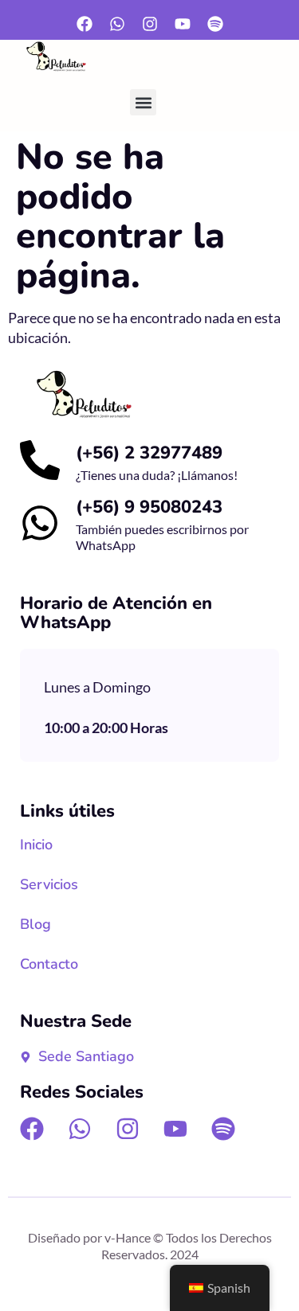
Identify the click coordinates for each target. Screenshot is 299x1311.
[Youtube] (183, 24)
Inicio (36, 845)
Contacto (49, 964)
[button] (143, 102)
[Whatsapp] (117, 24)
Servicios (49, 884)
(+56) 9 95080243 (149, 507)
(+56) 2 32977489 (149, 453)
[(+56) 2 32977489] (40, 460)
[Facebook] (84, 24)
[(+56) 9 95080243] (40, 523)
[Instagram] (150, 24)
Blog (35, 924)
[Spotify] (215, 24)
